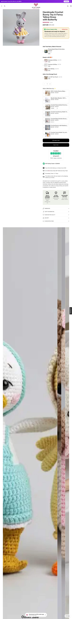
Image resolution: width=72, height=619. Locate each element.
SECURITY (47, 217)
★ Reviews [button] (70, 310)
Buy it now (56, 144)
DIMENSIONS (47, 208)
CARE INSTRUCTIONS (49, 221)
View (49, 53)
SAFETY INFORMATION (49, 211)
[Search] (4, 6)
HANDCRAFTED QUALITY (50, 214)
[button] (46, 22)
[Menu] (1, 6)
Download (66, 1)
